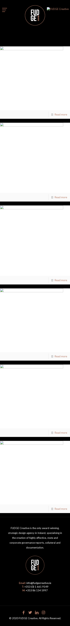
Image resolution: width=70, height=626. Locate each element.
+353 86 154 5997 (37, 590)
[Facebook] (23, 612)
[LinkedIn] (36, 612)
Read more (61, 114)
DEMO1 (11, 346)
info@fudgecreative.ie (38, 583)
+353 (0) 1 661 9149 (36, 586)
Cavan (9, 498)
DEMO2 (11, 180)
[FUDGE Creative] (35, 14)
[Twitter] (30, 612)
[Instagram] (43, 612)
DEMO (10, 422)
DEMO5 (11, 104)
